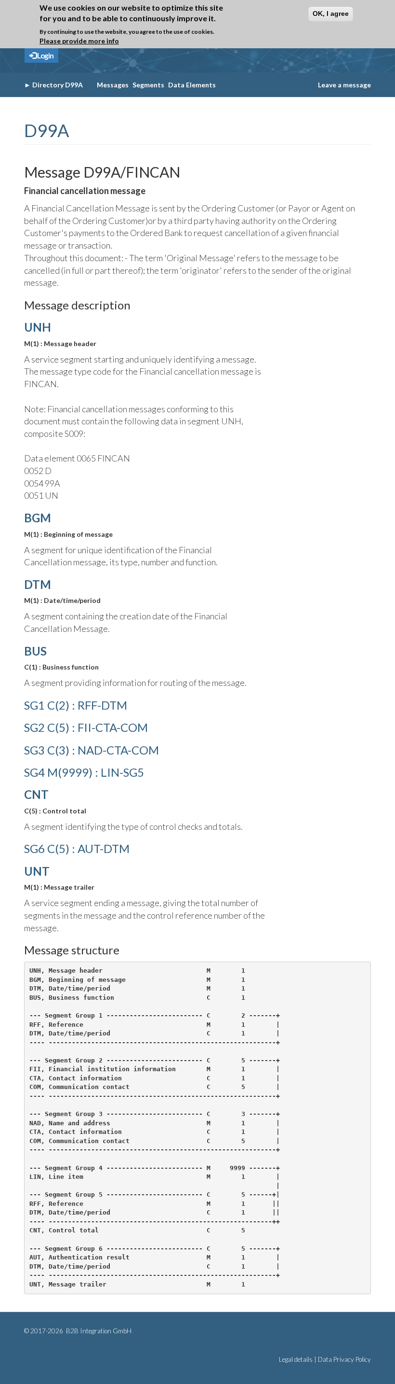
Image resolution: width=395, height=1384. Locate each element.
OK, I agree (331, 13)
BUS (35, 651)
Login (44, 55)
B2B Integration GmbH (98, 1331)
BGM (37, 518)
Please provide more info (79, 41)
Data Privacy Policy (344, 1359)
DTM (37, 584)
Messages (113, 85)
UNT (37, 871)
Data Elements (192, 85)
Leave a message (344, 85)
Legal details (296, 1359)
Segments (148, 85)
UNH (37, 327)
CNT (36, 794)
